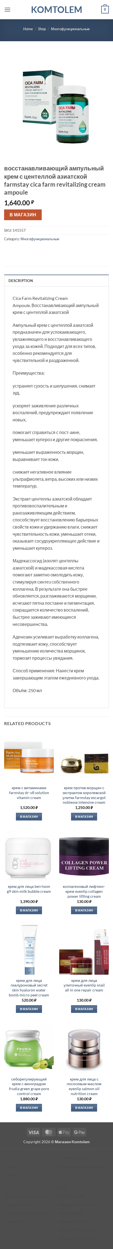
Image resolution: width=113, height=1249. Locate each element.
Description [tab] (21, 280)
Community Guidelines (78, 1238)
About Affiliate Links (76, 1230)
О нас (9, 1166)
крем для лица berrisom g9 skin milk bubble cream (29, 889)
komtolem (56, 9)
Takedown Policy (73, 1221)
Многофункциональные (70, 29)
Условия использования (25, 1196)
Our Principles (71, 1196)
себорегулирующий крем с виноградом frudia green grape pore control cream (29, 1086)
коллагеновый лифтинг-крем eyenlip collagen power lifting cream (84, 891)
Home (28, 29)
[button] (7, 9)
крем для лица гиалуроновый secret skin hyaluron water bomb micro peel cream (29, 987)
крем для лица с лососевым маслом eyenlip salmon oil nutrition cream (84, 1086)
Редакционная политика (80, 1166)
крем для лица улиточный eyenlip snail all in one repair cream (84, 985)
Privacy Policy (16, 1221)
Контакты (12, 1175)
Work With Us (71, 1213)
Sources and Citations (77, 1204)
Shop (42, 29)
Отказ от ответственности (27, 1213)
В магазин (23, 214)
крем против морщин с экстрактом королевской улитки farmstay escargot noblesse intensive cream (84, 795)
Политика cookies (19, 1204)
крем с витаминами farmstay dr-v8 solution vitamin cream (29, 793)
